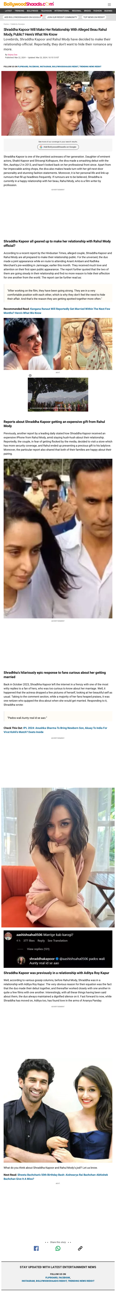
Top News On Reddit (94, 17)
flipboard (51, 1277)
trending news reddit (81, 1281)
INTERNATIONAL (61, 11)
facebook (64, 1277)
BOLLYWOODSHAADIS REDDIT (65, 66)
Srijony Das (12, 55)
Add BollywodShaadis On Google (22, 17)
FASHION (97, 11)
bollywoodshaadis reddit (51, 1281)
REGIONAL (76, 11)
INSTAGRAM (45, 66)
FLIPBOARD (23, 66)
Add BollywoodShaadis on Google (60, 147)
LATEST (8, 11)
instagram (28, 1281)
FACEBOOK (34, 66)
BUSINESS (108, 11)
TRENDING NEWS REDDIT (90, 66)
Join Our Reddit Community (62, 17)
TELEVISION (46, 11)
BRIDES (87, 11)
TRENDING (19, 11)
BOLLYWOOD (32, 11)
